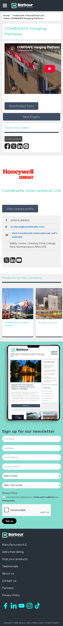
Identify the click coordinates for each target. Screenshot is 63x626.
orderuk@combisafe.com (27, 226)
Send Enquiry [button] (31, 116)
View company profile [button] (20, 208)
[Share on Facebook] (7, 146)
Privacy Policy (9, 493)
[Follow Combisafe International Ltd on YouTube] (19, 260)
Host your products (14, 559)
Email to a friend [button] (13, 138)
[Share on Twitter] (13, 146)
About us (8, 573)
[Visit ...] (17, 303)
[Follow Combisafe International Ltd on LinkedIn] (13, 260)
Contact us (9, 580)
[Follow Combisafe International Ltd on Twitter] (6, 260)
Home (6, 15)
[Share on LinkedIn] (20, 146)
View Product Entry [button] (21, 106)
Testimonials (10, 566)
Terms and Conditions (43, 497)
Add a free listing (13, 551)
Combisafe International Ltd (28, 15)
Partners (7, 588)
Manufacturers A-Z (14, 544)
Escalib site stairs (47, 322)
